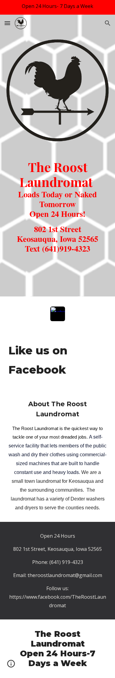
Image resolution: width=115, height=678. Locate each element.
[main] (57, 214)
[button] (7, 23)
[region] (57, 7)
